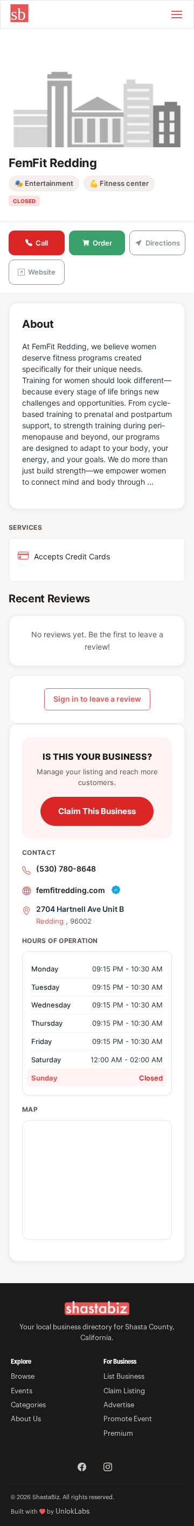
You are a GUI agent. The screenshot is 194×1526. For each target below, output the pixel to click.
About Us (26, 1418)
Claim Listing (124, 1390)
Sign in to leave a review (97, 698)
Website (42, 272)
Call (42, 243)
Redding (50, 921)
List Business (123, 1376)
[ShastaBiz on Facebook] (82, 1468)
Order (102, 243)
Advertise (118, 1404)
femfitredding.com (70, 890)
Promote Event (127, 1418)
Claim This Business (97, 811)
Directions (163, 243)
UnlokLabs (72, 1511)
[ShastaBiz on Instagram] (107, 1468)
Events (21, 1390)
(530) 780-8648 (66, 868)
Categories (28, 1404)
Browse (22, 1376)
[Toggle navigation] (177, 14)
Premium (118, 1433)
